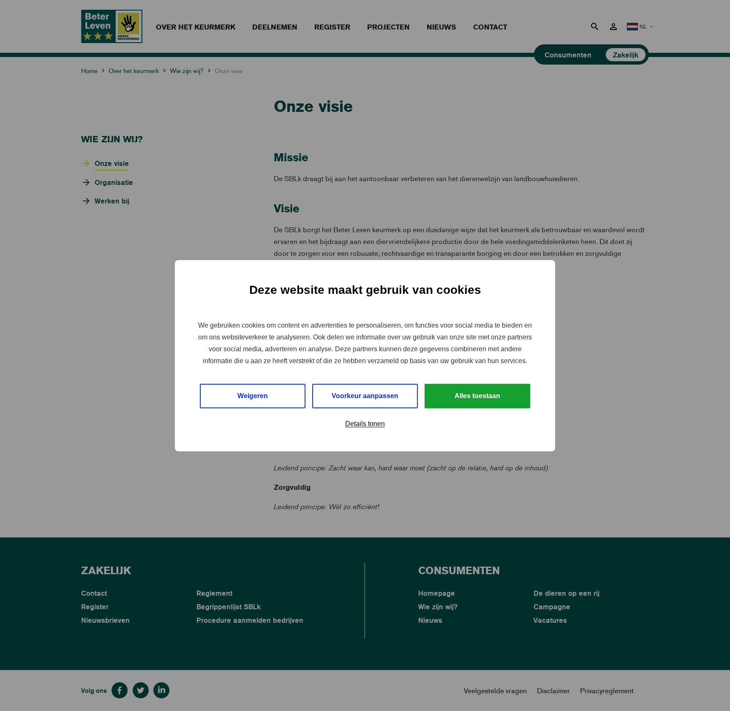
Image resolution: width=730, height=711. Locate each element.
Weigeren (252, 395)
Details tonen (365, 423)
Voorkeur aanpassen (365, 395)
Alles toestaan (477, 395)
